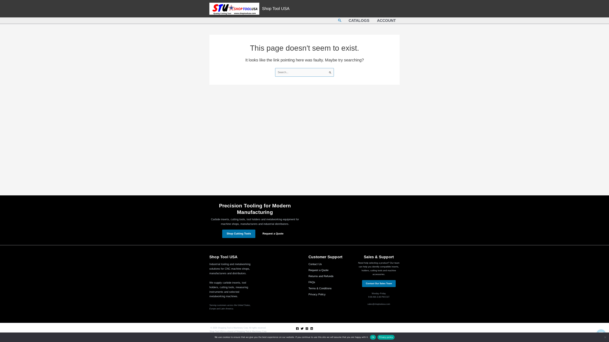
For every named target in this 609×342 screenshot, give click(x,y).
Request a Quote (272, 233)
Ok (373, 337)
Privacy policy (386, 337)
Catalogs (359, 20)
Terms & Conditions (320, 288)
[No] (605, 337)
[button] (340, 20)
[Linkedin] (311, 328)
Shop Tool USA (275, 8)
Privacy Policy (317, 294)
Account (386, 20)
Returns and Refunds (321, 276)
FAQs (311, 282)
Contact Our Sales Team (379, 283)
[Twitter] (302, 328)
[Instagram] (306, 328)
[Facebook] (297, 328)
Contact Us (315, 264)
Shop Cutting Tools (239, 233)
